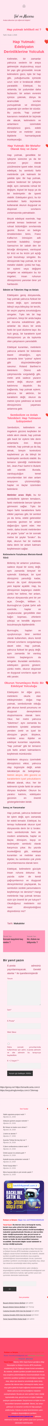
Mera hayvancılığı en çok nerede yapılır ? (18, 1172)
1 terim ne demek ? (10, 1134)
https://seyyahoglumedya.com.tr (15, 1090)
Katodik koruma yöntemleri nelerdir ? (16, 1159)
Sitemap (34, 1090)
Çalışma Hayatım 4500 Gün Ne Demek (17, 1311)
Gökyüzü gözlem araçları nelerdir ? (15, 1121)
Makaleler (19, 923)
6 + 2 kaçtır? (13, 1061)
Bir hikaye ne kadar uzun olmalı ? (15, 1127)
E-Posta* (11, 1021)
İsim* (9, 1010)
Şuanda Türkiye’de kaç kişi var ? (15, 1140)
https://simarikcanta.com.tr (27, 1087)
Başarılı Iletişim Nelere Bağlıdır (14, 1303)
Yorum (10, 979)
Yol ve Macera (24, 16)
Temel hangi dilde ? (10, 1166)
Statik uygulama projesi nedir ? (14, 1114)
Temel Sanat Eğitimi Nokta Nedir (15, 1319)
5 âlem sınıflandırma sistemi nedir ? (16, 1146)
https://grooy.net (7, 1087)
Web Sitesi (11, 1032)
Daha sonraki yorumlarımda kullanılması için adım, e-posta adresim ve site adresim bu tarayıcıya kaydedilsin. (24, 1051)
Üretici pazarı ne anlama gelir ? (14, 1153)
